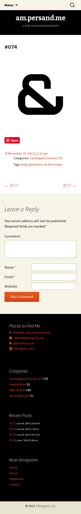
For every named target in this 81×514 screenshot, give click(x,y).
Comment (12, 236)
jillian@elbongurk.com (28, 338)
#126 (12, 429)
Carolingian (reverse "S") (46, 158)
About (13, 473)
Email (10, 276)
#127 (12, 423)
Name (10, 267)
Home (13, 468)
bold (24, 164)
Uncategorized (19, 396)
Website (10, 286)
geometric (36, 164)
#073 (11, 185)
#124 (12, 440)
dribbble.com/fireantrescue (31, 332)
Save (14, 140)
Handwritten (17, 384)
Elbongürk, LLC (46, 506)
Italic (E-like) (17, 390)
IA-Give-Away (53, 164)
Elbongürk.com (23, 348)
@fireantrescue (23, 343)
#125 (12, 434)
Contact (14, 484)
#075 (69, 185)
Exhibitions (16, 479)
